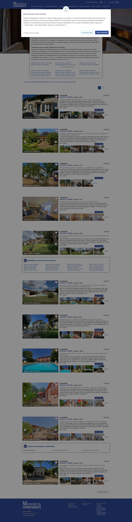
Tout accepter (102, 32)
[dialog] (66, 23)
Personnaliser (87, 33)
